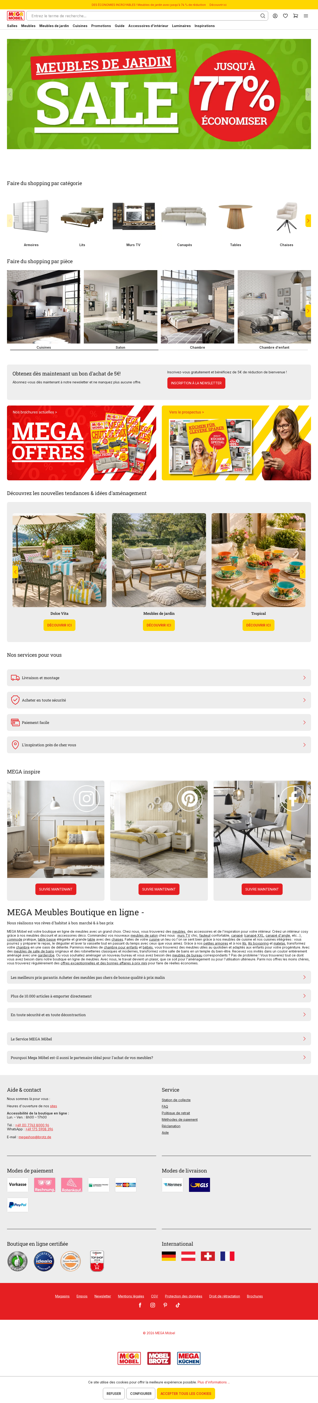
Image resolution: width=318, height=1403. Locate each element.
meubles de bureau (187, 955)
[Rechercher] (263, 16)
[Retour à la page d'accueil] (15, 16)
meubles (178, 931)
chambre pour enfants (121, 947)
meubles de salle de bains (34, 951)
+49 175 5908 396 (39, 1129)
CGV (154, 1296)
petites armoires (215, 943)
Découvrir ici (218, 5)
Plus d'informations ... (214, 1382)
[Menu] (306, 16)
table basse (47, 939)
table (91, 939)
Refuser (114, 1394)
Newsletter (103, 1296)
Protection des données (183, 1296)
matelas (279, 943)
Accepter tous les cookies (186, 1394)
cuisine (154, 939)
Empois (82, 1296)
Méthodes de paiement (180, 1119)
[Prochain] (308, 94)
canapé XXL (254, 935)
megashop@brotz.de (35, 1137)
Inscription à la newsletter (196, 383)
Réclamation (171, 1126)
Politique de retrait (176, 1113)
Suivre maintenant (56, 889)
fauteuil (204, 935)
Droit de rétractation (224, 1296)
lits (244, 943)
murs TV (183, 935)
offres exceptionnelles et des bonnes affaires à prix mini (104, 963)
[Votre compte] (275, 16)
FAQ (165, 1106)
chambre (23, 947)
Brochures (255, 1296)
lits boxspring (258, 943)
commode (14, 939)
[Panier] (296, 16)
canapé (237, 935)
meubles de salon (144, 935)
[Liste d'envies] (285, 16)
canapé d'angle (278, 935)
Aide (165, 1133)
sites (53, 1106)
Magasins (62, 1296)
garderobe (46, 955)
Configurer (141, 1394)
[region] (159, 94)
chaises (117, 939)
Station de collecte (176, 1100)
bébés (148, 947)
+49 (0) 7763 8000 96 (32, 1125)
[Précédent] (10, 94)
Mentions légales (131, 1296)
